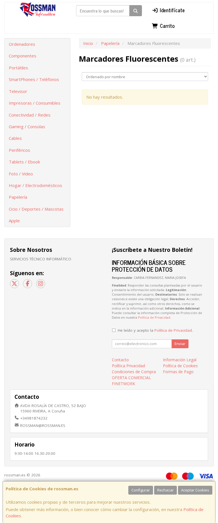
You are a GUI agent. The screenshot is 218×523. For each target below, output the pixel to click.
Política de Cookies (180, 365)
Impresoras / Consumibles (34, 103)
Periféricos (19, 150)
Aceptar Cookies (195, 490)
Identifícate (171, 10)
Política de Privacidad (154, 317)
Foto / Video (21, 174)
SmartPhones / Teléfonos (34, 79)
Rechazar (165, 490)
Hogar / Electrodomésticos (35, 185)
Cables (15, 138)
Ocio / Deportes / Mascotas (36, 209)
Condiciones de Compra (134, 371)
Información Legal (179, 359)
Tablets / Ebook (24, 162)
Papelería (18, 197)
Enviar (180, 343)
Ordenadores (22, 44)
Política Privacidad (128, 365)
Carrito (166, 25)
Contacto (120, 359)
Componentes (22, 56)
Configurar (140, 490)
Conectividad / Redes (30, 115)
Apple (14, 220)
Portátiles (18, 67)
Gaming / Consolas (27, 126)
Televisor (18, 91)
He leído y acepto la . (155, 330)
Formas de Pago (178, 371)
